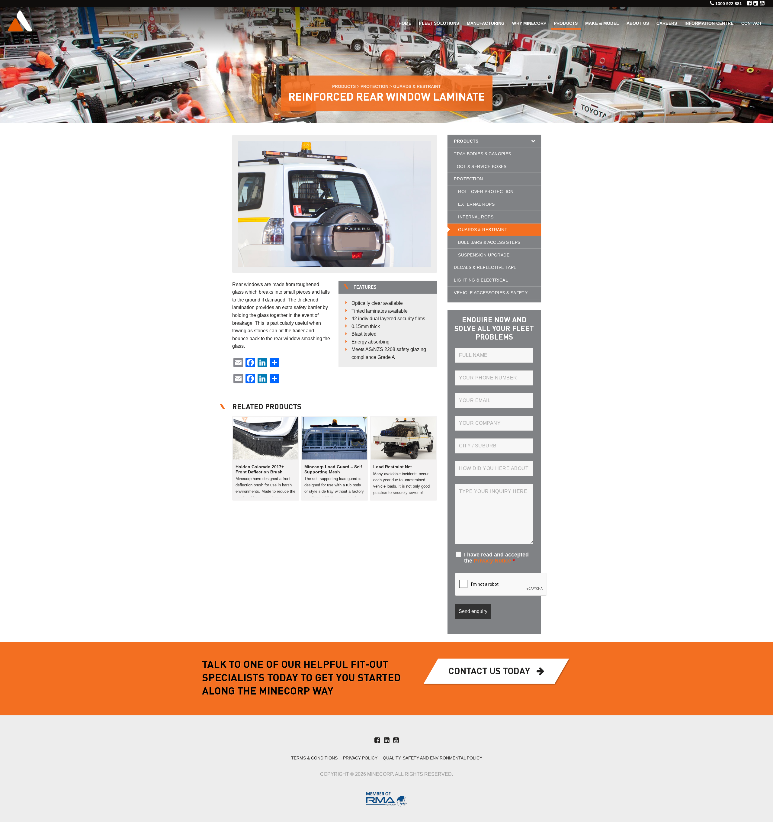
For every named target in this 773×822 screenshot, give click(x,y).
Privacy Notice (492, 561)
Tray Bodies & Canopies (482, 153)
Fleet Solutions (439, 23)
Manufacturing (486, 23)
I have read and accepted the (496, 558)
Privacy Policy (360, 758)
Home (405, 23)
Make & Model (602, 23)
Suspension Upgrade (483, 255)
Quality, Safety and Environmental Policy (432, 758)
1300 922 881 (728, 3)
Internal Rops (475, 216)
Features (365, 287)
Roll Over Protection (485, 191)
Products (566, 23)
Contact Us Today (489, 671)
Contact (751, 23)
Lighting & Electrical (481, 280)
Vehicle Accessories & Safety (491, 292)
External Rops (476, 204)
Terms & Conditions (314, 758)
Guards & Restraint (417, 86)
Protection (374, 86)
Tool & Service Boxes (480, 166)
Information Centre (709, 23)
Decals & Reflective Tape (485, 267)
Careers (666, 23)
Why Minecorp (529, 23)
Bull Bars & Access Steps (489, 242)
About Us (638, 23)
